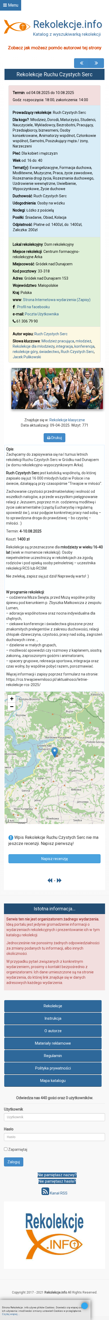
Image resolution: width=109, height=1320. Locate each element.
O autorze (53, 1030)
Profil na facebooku (33, 307)
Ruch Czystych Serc (50, 334)
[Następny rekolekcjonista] (96, 63)
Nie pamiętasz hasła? (57, 1181)
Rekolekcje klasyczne (67, 420)
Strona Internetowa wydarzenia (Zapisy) (56, 300)
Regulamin (53, 1055)
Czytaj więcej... (11, 1314)
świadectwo (49, 352)
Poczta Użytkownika (42, 314)
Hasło (8, 1129)
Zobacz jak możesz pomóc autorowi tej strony (54, 47)
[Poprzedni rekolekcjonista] (81, 63)
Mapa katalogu (53, 1080)
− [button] (11, 706)
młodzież (83, 341)
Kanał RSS (58, 1193)
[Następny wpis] (59, 880)
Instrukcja (52, 1018)
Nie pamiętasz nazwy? (57, 1175)
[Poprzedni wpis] (49, 880)
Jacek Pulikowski (27, 357)
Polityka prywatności (53, 1068)
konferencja (84, 346)
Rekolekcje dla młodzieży (33, 346)
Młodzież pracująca (58, 341)
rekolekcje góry (25, 352)
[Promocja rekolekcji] (54, 1235)
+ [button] (11, 698)
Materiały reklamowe (53, 1043)
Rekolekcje (53, 1006)
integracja (64, 346)
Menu (12, 5)
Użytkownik (13, 1109)
